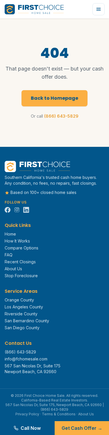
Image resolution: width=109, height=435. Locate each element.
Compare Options (21, 247)
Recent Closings (20, 261)
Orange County (19, 299)
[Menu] (98, 9)
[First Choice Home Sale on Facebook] (7, 210)
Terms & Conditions (59, 414)
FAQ (8, 254)
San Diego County (22, 327)
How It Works (17, 240)
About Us (13, 268)
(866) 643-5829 (61, 116)
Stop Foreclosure (21, 275)
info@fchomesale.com (26, 358)
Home (10, 234)
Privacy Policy (27, 414)
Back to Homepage (54, 98)
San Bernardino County (27, 320)
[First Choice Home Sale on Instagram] (17, 210)
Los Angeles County (24, 306)
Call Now (31, 428)
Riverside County (21, 313)
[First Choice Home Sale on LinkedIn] (26, 210)
